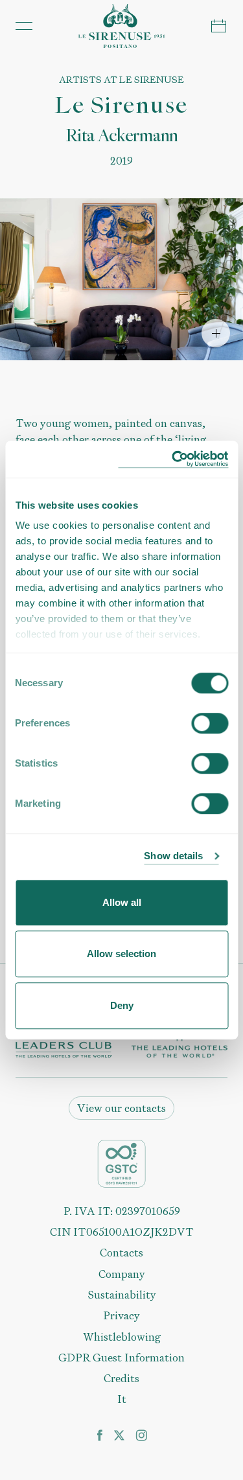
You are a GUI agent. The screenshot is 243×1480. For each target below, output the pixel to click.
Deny (121, 1005)
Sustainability (121, 1294)
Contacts (121, 1252)
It (121, 1399)
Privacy (121, 1315)
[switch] (209, 723)
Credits (121, 1378)
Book (219, 25)
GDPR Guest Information (121, 1357)
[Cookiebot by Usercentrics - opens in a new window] (173, 459)
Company (121, 1274)
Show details (173, 855)
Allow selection (121, 953)
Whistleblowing (122, 1337)
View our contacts (121, 1108)
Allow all (121, 902)
